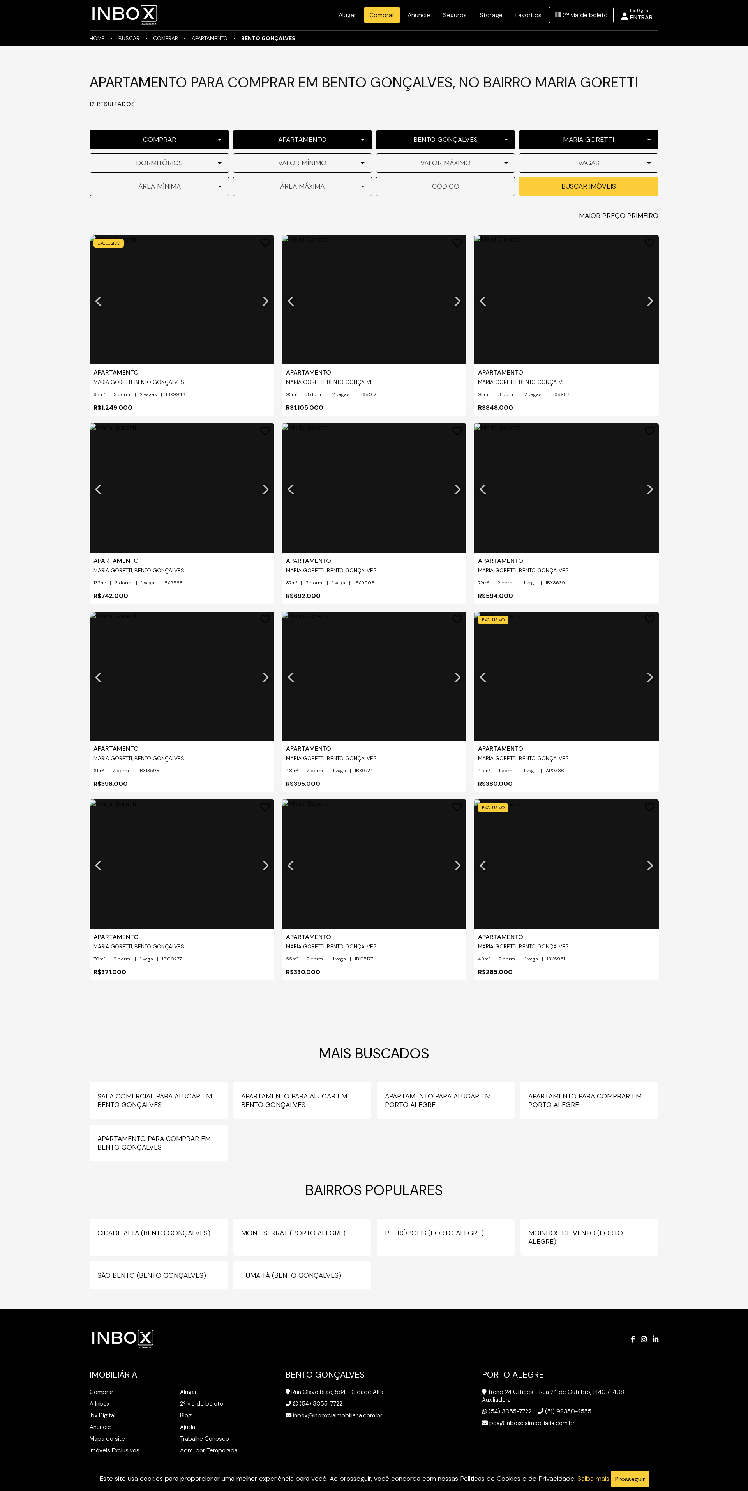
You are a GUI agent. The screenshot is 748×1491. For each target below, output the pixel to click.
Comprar (382, 15)
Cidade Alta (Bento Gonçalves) (153, 1233)
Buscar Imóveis (588, 186)
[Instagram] (644, 1339)
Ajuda (187, 1427)
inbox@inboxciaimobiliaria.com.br (337, 1415)
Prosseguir (630, 1479)
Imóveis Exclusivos (114, 1450)
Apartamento (210, 38)
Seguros (455, 15)
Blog (186, 1415)
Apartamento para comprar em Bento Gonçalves (154, 1142)
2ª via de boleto (584, 15)
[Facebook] (633, 1339)
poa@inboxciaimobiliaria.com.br (532, 1423)
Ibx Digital (102, 1415)
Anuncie (419, 15)
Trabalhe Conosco (204, 1439)
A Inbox (99, 1404)
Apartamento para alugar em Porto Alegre (438, 1100)
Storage (491, 15)
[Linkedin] (655, 1339)
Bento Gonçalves (268, 38)
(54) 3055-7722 (321, 1404)
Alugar (347, 15)
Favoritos (528, 15)
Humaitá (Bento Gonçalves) (291, 1275)
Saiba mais (593, 1478)
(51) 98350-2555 (568, 1411)
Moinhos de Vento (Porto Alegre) (575, 1237)
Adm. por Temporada (209, 1450)
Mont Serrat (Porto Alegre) (293, 1233)
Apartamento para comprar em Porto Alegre (585, 1100)
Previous (99, 299)
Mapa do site (107, 1439)
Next (265, 299)
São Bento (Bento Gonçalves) (151, 1275)
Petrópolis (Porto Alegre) (434, 1233)
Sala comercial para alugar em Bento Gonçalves (154, 1100)
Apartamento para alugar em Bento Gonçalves (294, 1100)
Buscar (128, 38)
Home (97, 38)
